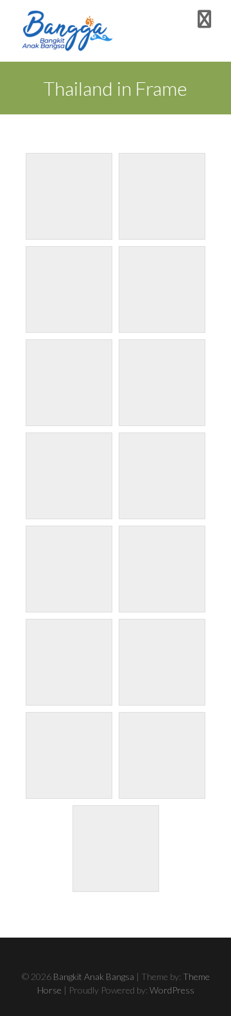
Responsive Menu (204, 19)
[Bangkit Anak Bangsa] (67, 30)
